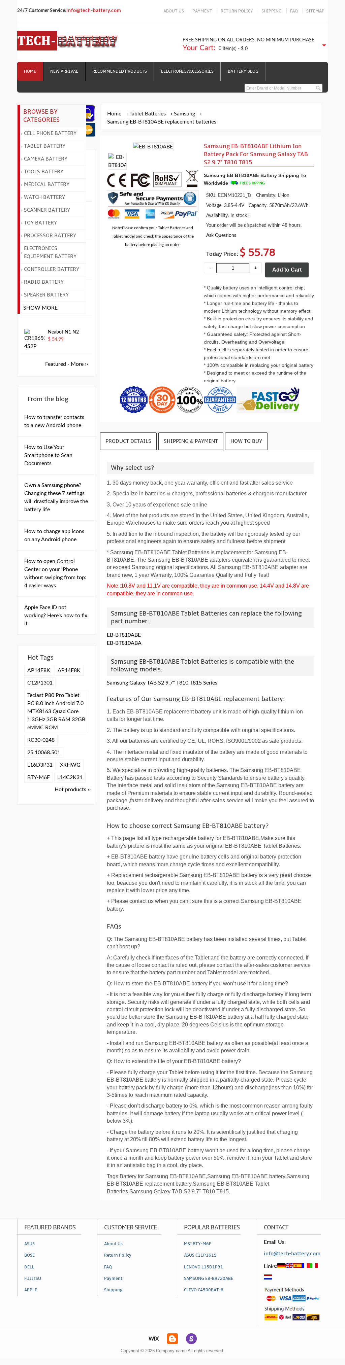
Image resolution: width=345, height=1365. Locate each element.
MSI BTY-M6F (197, 1244)
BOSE (29, 1255)
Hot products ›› (73, 789)
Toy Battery (40, 222)
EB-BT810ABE (124, 635)
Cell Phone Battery (50, 133)
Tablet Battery (44, 146)
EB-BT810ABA (124, 643)
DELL (29, 1267)
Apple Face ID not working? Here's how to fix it (55, 615)
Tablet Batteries (147, 113)
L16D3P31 (40, 765)
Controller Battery (51, 269)
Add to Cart (287, 270)
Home (30, 71)
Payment (113, 1278)
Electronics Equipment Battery (50, 252)
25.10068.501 (43, 752)
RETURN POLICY (237, 11)
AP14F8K (38, 670)
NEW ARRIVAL (64, 71)
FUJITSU (32, 1278)
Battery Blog (243, 71)
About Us (113, 1244)
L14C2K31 (70, 777)
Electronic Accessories (187, 71)
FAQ (294, 11)
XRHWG (70, 765)
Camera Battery (45, 158)
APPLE (30, 1290)
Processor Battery (50, 235)
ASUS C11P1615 (200, 1255)
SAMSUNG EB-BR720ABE (208, 1278)
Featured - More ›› (66, 364)
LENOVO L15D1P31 (203, 1267)
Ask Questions (221, 235)
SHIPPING (271, 11)
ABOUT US (173, 11)
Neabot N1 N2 (63, 332)
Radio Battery (44, 282)
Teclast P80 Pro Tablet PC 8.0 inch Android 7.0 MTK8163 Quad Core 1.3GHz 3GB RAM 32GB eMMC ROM (56, 711)
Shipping (113, 1290)
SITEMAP (315, 11)
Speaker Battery (46, 294)
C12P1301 (40, 683)
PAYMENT (202, 11)
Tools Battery (43, 171)
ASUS (29, 1244)
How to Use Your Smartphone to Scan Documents (48, 455)
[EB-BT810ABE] (117, 165)
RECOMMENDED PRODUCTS (119, 71)
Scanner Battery (47, 210)
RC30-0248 (41, 740)
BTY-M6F (38, 777)
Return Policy (117, 1255)
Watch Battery (44, 197)
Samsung (184, 113)
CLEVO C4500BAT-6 (203, 1290)
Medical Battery (46, 184)
